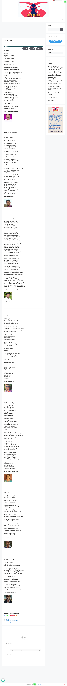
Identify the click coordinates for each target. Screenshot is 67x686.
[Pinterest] (10, 615)
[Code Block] (21, 650)
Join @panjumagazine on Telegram (56, 41)
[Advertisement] (23, 30)
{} (24, 650)
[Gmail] (14, 615)
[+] (25, 650)
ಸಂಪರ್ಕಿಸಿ (35, 20)
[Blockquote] (20, 650)
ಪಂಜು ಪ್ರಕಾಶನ (29, 20)
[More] (16, 615)
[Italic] (12, 650)
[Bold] (11, 650)
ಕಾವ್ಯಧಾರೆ (7, 619)
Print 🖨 (25, 48)
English (55, 0)
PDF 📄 (32, 48)
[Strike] (15, 650)
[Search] (61, 29)
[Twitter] (8, 615)
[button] (62, 20)
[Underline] (14, 650)
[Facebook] (5, 615)
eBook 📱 (39, 48)
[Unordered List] (18, 650)
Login (40, 643)
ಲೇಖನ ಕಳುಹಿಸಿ (22, 20)
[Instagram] (12, 615)
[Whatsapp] (7, 615)
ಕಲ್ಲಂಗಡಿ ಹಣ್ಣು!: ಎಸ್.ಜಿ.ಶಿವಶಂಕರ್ (12, 620)
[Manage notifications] (64, 684)
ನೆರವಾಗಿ (40, 20)
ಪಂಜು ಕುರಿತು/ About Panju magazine (11, 20)
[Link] (23, 650)
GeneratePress (38, 684)
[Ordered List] (17, 650)
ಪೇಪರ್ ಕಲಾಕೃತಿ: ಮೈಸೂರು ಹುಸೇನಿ (12, 622)
